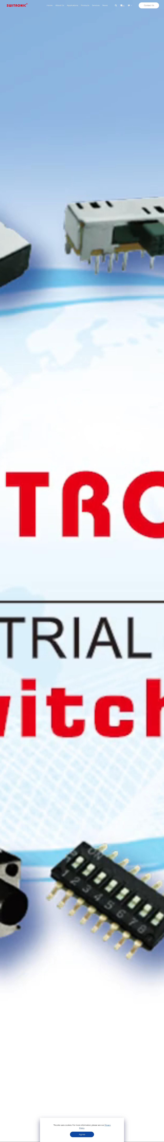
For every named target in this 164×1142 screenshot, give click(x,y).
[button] (116, 5)
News (105, 5)
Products (85, 5)
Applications (72, 5)
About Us (59, 5)
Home (50, 5)
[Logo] (17, 5)
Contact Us (149, 5)
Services (96, 5)
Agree (82, 1134)
